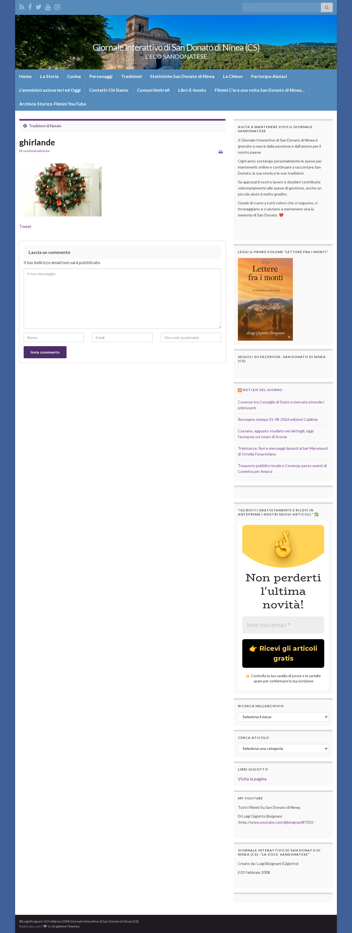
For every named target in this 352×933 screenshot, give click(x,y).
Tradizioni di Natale (45, 125)
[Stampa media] (221, 151)
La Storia (49, 76)
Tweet (25, 226)
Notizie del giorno (262, 390)
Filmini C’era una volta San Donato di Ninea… (260, 90)
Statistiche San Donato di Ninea (182, 76)
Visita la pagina (252, 778)
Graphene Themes (65, 926)
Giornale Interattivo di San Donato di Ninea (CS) (176, 47)
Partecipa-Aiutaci (269, 76)
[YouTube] (48, 6)
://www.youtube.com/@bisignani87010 (280, 822)
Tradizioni (131, 76)
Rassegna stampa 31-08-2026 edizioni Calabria (278, 419)
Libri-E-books (192, 90)
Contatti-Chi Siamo (108, 90)
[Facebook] (30, 6)
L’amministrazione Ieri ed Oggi (50, 90)
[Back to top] (339, 920)
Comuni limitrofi (153, 90)
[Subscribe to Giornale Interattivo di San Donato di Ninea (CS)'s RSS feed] (21, 6)
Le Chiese (233, 76)
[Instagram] (57, 6)
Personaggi (100, 76)
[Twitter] (38, 6)
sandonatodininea (36, 151)
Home (25, 76)
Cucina (74, 76)
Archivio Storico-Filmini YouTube (52, 103)
